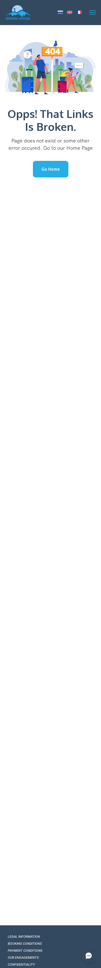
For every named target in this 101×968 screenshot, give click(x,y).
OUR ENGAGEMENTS (23, 957)
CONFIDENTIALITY (21, 964)
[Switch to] (60, 12)
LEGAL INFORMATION (24, 937)
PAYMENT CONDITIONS (25, 950)
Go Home (50, 169)
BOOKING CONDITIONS (25, 944)
